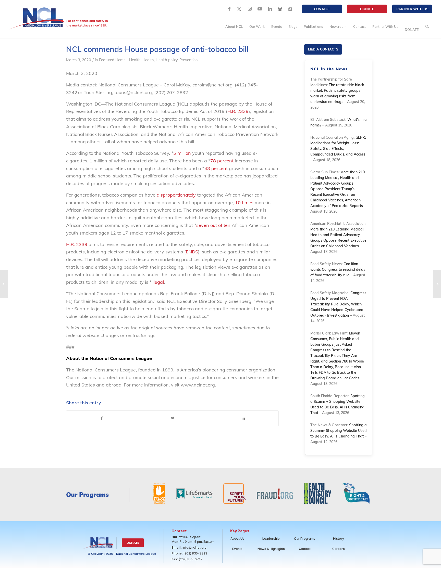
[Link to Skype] (280, 9)
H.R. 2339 (238, 111)
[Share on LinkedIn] (243, 418)
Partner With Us (412, 9)
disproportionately (176, 195)
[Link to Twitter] (239, 9)
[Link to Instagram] (249, 9)
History (338, 538)
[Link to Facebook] (229, 9)
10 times (244, 202)
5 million (182, 153)
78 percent (222, 161)
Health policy (167, 59)
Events (237, 549)
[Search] (427, 26)
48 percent (216, 168)
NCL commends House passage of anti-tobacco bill (157, 49)
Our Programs (304, 538)
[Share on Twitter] (172, 418)
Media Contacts (323, 49)
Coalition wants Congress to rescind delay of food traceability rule (337, 269)
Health (148, 59)
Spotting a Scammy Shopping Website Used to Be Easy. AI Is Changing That (338, 430)
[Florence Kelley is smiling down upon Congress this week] (4, 284)
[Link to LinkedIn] (270, 9)
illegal (158, 282)
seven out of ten (213, 225)
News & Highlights (271, 549)
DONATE (367, 9)
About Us (237, 538)
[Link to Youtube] (260, 9)
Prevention (188, 59)
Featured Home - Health (120, 59)
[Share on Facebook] (101, 418)
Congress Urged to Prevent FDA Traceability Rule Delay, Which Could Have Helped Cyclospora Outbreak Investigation (338, 304)
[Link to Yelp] (290, 9)
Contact (322, 9)
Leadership (271, 538)
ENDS (192, 252)
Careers (338, 549)
